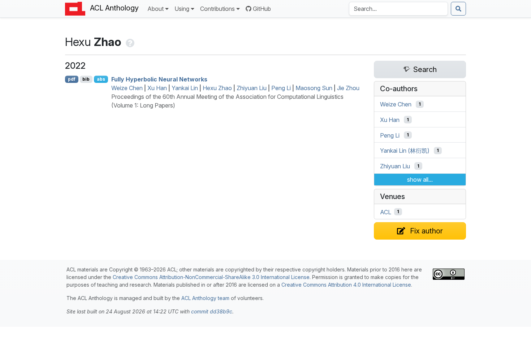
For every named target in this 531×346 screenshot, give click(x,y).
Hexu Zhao (217, 88)
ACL (385, 211)
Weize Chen (127, 88)
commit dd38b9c (211, 311)
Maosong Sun (313, 88)
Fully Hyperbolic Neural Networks (159, 79)
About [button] (155, 8)
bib (86, 79)
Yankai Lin (185, 88)
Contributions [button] (217, 8)
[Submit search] (458, 9)
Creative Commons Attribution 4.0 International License (346, 285)
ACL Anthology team (205, 298)
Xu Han (157, 88)
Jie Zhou (348, 88)
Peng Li (281, 88)
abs (101, 79)
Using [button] (181, 8)
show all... (420, 179)
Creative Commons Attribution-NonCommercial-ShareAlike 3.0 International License (211, 277)
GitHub (262, 8)
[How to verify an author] (129, 42)
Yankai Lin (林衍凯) (404, 150)
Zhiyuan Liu (252, 88)
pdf (71, 79)
